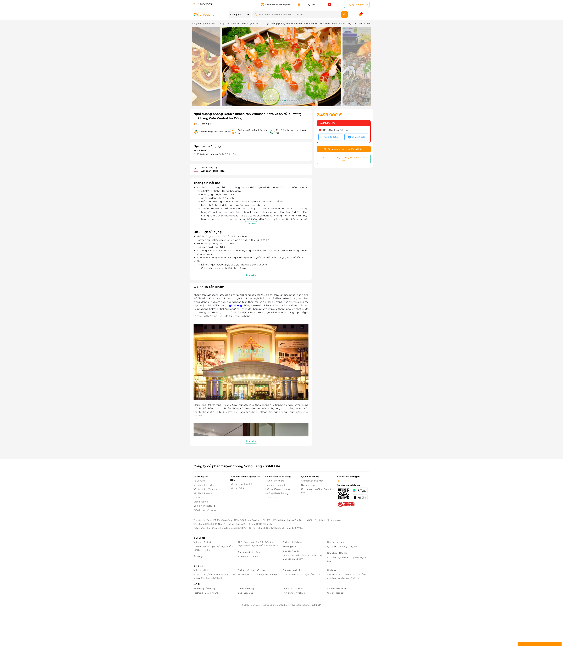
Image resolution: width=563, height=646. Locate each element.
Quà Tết (331, 546)
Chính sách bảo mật (312, 480)
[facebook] (338, 481)
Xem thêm (251, 223)
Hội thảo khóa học (269, 574)
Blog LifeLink (201, 501)
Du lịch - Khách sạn (293, 542)
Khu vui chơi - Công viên (206, 546)
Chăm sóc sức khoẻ (293, 588)
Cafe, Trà (264, 542)
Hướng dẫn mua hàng (277, 489)
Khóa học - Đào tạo (337, 553)
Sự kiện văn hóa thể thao (251, 570)
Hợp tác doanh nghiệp (241, 484)
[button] (261, 100)
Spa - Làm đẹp (245, 593)
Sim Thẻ (316, 574)
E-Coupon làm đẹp (312, 555)
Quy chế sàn (308, 485)
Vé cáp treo (356, 574)
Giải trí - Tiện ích (335, 593)
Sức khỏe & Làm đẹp (249, 552)
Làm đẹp (242, 556)
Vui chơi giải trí (201, 570)
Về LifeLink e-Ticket (204, 485)
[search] (344, 14)
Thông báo (308, 4)
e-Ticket (198, 565)
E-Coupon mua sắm (293, 559)
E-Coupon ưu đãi (291, 551)
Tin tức (197, 497)
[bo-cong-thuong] (346, 504)
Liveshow (243, 574)
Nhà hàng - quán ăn (248, 542)
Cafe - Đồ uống (246, 588)
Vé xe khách (342, 574)
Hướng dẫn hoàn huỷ (277, 493)
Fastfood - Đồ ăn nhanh (206, 593)
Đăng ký (350, 4)
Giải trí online (204, 550)
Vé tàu (330, 574)
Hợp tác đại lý (236, 488)
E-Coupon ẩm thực (292, 555)
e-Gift (197, 584)
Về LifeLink (199, 480)
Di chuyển (332, 570)
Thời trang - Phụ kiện (347, 546)
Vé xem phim (201, 574)
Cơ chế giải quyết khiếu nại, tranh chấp (316, 491)
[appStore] (360, 497)
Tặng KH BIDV (270, 545)
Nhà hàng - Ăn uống (204, 588)
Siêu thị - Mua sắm (337, 588)
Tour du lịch (289, 574)
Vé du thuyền (304, 574)
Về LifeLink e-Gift (203, 493)
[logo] (205, 14)
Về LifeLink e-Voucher (205, 489)
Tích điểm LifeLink (275, 485)
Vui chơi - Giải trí (202, 542)
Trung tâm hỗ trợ (274, 480)
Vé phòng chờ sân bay (349, 578)
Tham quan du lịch (292, 570)
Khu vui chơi (215, 574)
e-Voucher (199, 537)
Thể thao (254, 574)
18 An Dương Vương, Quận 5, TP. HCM (216, 154)
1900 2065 (205, 4)
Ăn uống (198, 556)
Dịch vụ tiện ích (335, 542)
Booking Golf (290, 546)
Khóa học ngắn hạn (337, 557)
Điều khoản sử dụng (205, 510)
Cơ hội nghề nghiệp (204, 505)
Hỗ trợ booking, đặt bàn (335, 130)
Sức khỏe (253, 556)
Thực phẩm (256, 545)
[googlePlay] (360, 490)
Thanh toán (271, 497)
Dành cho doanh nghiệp (277, 4)
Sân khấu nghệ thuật (211, 578)
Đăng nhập (362, 4)
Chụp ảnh (225, 546)
